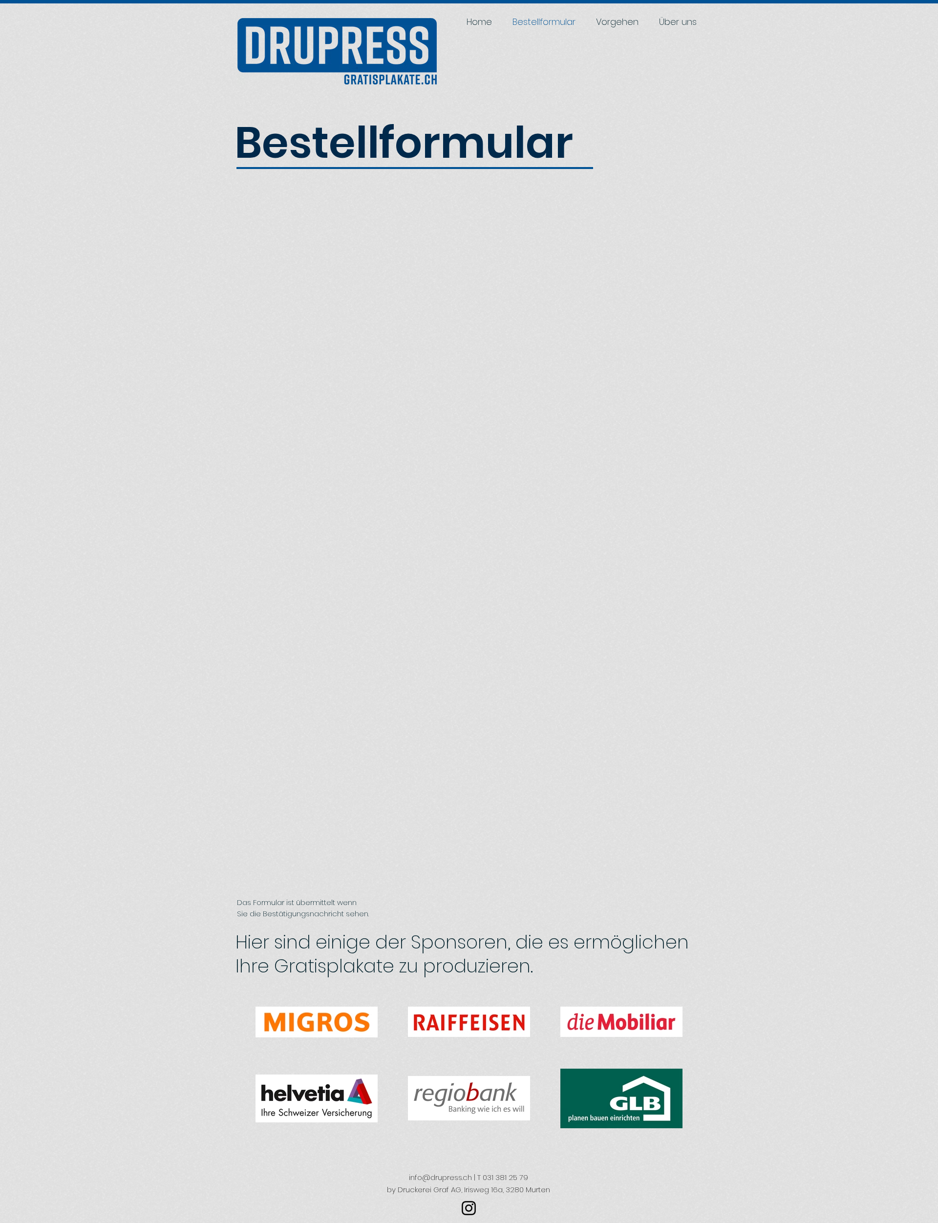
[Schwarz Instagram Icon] (468, 1208)
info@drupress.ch (440, 1177)
